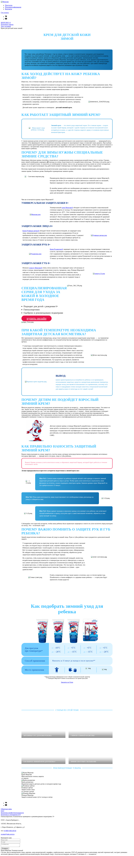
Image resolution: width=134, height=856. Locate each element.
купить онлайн (36, 318)
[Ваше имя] (10, 840)
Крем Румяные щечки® (31, 231)
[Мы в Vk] (6, 17)
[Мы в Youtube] (6, 19)
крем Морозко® (67, 207)
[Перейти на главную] (5, 2)
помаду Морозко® (35, 268)
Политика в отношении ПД (11, 814)
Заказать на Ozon (67, 682)
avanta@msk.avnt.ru (7, 834)
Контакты (8, 9)
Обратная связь (6, 809)
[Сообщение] (10, 846)
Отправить (5, 848)
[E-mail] (10, 842)
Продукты (8, 5)
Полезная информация (13, 7)
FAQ (2, 811)
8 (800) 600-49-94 (10, 831)
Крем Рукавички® (56, 249)
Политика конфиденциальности (12, 813)
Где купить (5, 12)
